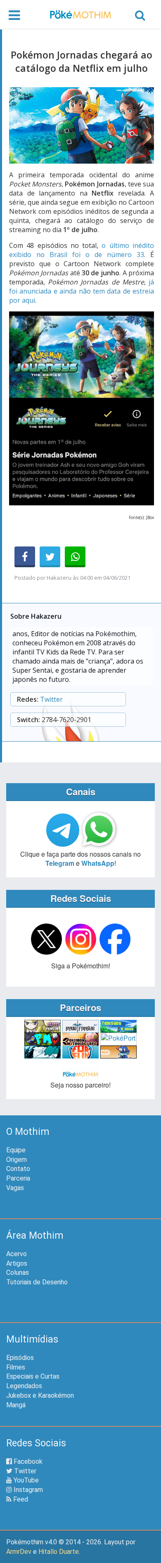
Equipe (16, 1150)
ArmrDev (18, 1552)
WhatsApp (97, 863)
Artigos (16, 1263)
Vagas (15, 1188)
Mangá (16, 1405)
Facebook (27, 1461)
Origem (16, 1160)
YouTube (25, 1480)
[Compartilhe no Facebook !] (24, 556)
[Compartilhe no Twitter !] (50, 556)
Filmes (15, 1367)
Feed (20, 1499)
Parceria (18, 1178)
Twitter (51, 699)
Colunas (17, 1272)
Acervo (16, 1254)
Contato (18, 1169)
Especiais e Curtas (32, 1376)
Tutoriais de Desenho (37, 1282)
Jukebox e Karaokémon (40, 1395)
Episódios (20, 1358)
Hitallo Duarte (58, 1552)
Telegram (59, 863)
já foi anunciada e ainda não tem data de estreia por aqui (81, 291)
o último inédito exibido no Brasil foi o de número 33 (81, 250)
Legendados (24, 1386)
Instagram (27, 1490)
